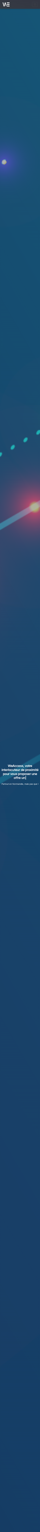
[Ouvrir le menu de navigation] (35, 4)
